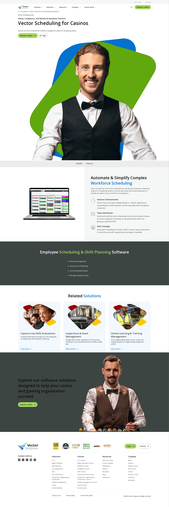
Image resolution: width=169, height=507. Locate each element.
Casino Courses (82, 485)
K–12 (53, 460)
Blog (104, 474)
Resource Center (108, 460)
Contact (139, 2)
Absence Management (78, 261)
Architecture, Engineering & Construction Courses (85, 478)
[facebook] (23, 460)
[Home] (19, 11)
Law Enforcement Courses (85, 474)
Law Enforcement (57, 474)
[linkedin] (19, 460)
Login (149, 2)
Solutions (24, 11)
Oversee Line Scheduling (79, 266)
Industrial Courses (83, 466)
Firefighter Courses (83, 469)
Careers (130, 472)
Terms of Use (56, 495)
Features (89, 163)
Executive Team (133, 474)
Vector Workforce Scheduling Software (44, 11)
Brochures (106, 472)
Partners (130, 463)
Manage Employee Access (79, 275)
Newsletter (131, 480)
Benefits (79, 163)
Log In (129, 446)
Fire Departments (57, 469)
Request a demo (143, 7)
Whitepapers (107, 466)
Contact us (131, 477)
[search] (131, 7)
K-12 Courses (81, 460)
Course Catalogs (108, 463)
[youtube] (31, 460)
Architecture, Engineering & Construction (60, 478)
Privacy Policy (70, 495)
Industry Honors (133, 466)
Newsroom (106, 477)
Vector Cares (132, 469)
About (130, 460)
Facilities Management (59, 482)
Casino (54, 485)
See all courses (82, 488)
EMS (53, 472)
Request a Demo (26, 36)
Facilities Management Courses (87, 482)
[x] (27, 460)
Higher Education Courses (85, 463)
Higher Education (57, 463)
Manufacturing (56, 466)
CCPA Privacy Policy (86, 495)
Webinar (105, 469)
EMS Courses (81, 472)
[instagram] (35, 460)
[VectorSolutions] (25, 7)
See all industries (57, 488)
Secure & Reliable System (79, 271)
